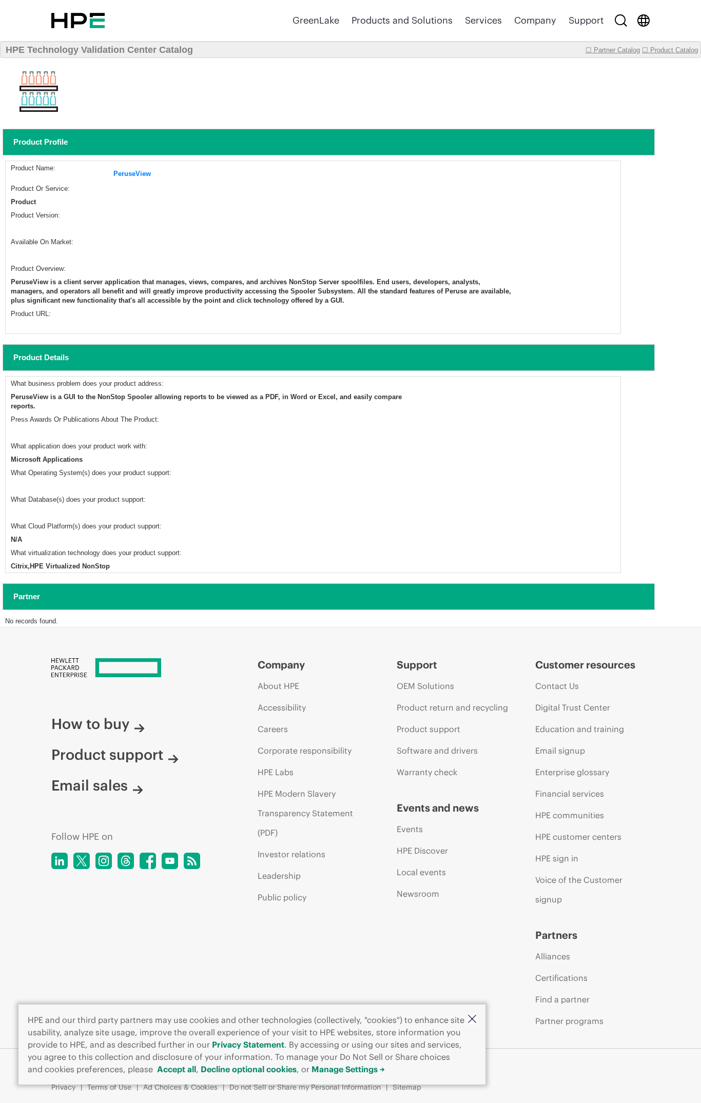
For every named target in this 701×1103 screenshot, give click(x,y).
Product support (107, 754)
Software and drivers (437, 750)
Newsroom (418, 894)
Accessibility (282, 707)
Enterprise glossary (572, 772)
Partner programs (569, 1021)
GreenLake (316, 20)
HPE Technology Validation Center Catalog (99, 50)
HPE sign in (556, 858)
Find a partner (562, 999)
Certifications (561, 978)
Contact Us (557, 686)
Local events (421, 872)
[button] (472, 1020)
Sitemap (407, 1087)
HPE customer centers (578, 837)
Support (586, 20)
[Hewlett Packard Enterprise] (78, 20)
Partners (556, 935)
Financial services (569, 794)
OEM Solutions (425, 686)
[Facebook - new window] (148, 861)
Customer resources (585, 664)
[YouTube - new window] (170, 861)
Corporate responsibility (305, 750)
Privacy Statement (248, 1044)
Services (483, 20)
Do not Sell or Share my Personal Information (305, 1087)
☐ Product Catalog (670, 50)
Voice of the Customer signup (578, 889)
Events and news (438, 807)
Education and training (579, 729)
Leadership (279, 876)
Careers (273, 729)
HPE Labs (276, 772)
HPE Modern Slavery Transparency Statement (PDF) (305, 813)
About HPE (278, 686)
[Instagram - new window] (103, 861)
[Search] (621, 20)
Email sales (89, 785)
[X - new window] (81, 861)
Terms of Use (109, 1087)
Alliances (552, 956)
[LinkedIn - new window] (59, 861)
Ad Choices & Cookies (180, 1087)
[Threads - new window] (126, 861)
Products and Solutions (402, 20)
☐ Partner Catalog (613, 50)
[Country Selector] (643, 20)
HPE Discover (422, 850)
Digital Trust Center (572, 707)
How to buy (90, 724)
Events (410, 829)
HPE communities (569, 815)
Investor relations (291, 854)
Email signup (560, 750)
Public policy (282, 897)
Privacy (63, 1087)
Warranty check (427, 772)
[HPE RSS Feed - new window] (192, 861)
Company (535, 20)
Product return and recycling (452, 707)
